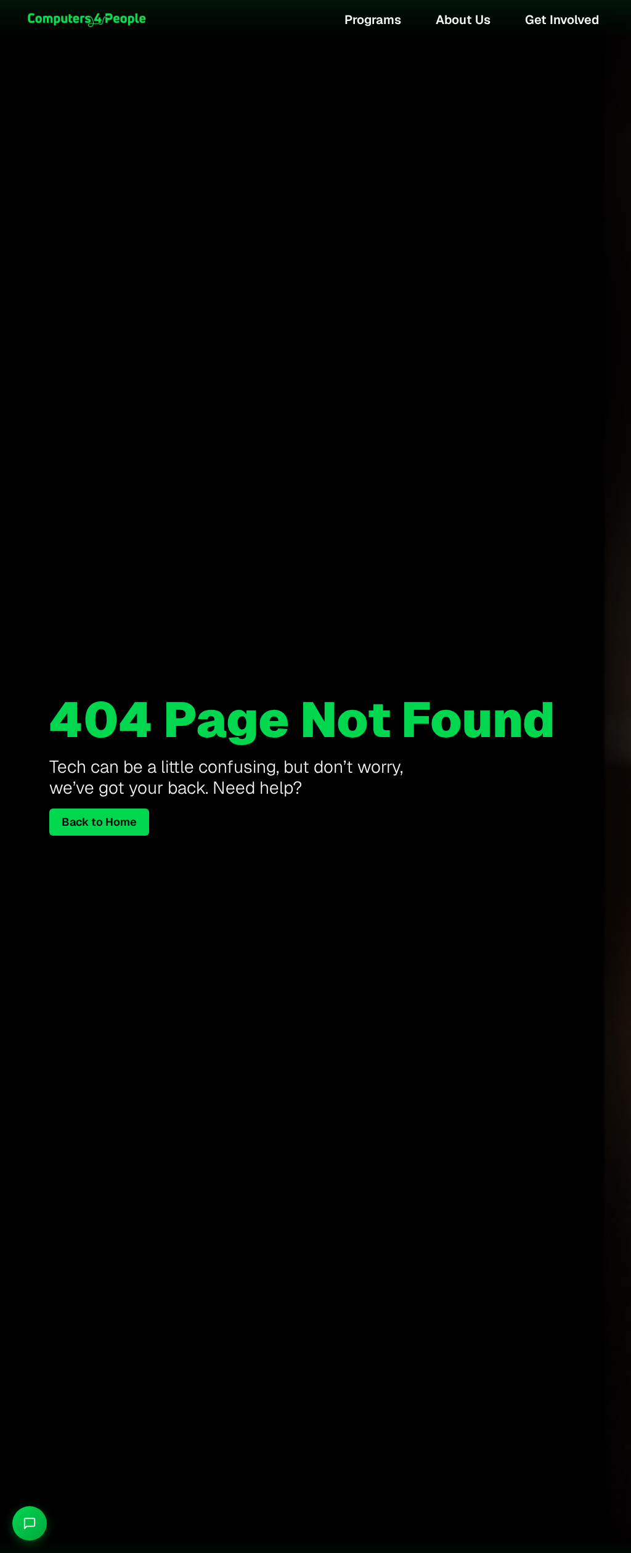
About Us (463, 20)
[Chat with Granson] (29, 1523)
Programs (372, 20)
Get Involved (562, 20)
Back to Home (99, 822)
